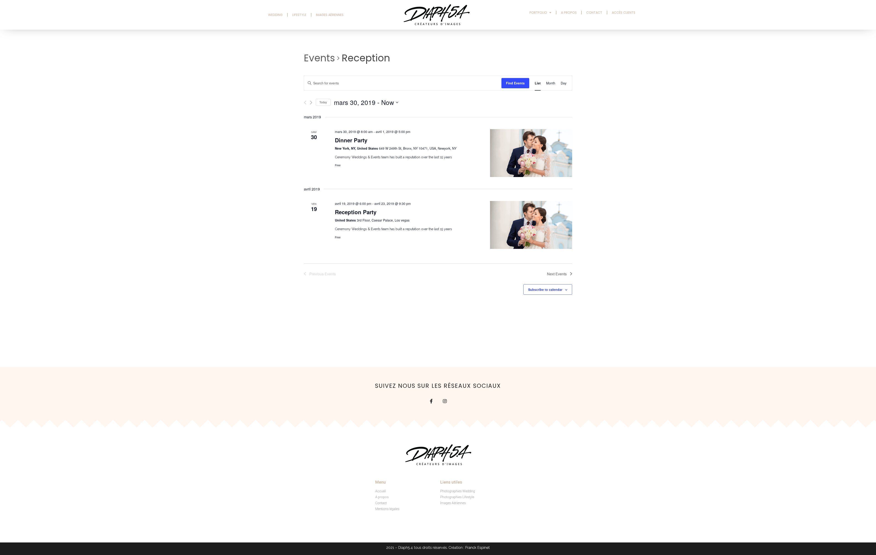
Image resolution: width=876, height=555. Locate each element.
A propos (569, 12)
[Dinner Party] (531, 153)
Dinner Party (351, 140)
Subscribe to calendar (545, 289)
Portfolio (538, 12)
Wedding (275, 15)
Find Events (515, 83)
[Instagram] (445, 401)
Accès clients (623, 12)
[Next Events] (311, 102)
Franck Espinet (477, 547)
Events (319, 58)
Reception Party (355, 212)
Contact (594, 12)
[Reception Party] (531, 225)
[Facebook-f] (431, 401)
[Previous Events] (305, 102)
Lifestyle (299, 15)
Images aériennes (330, 15)
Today (323, 102)
